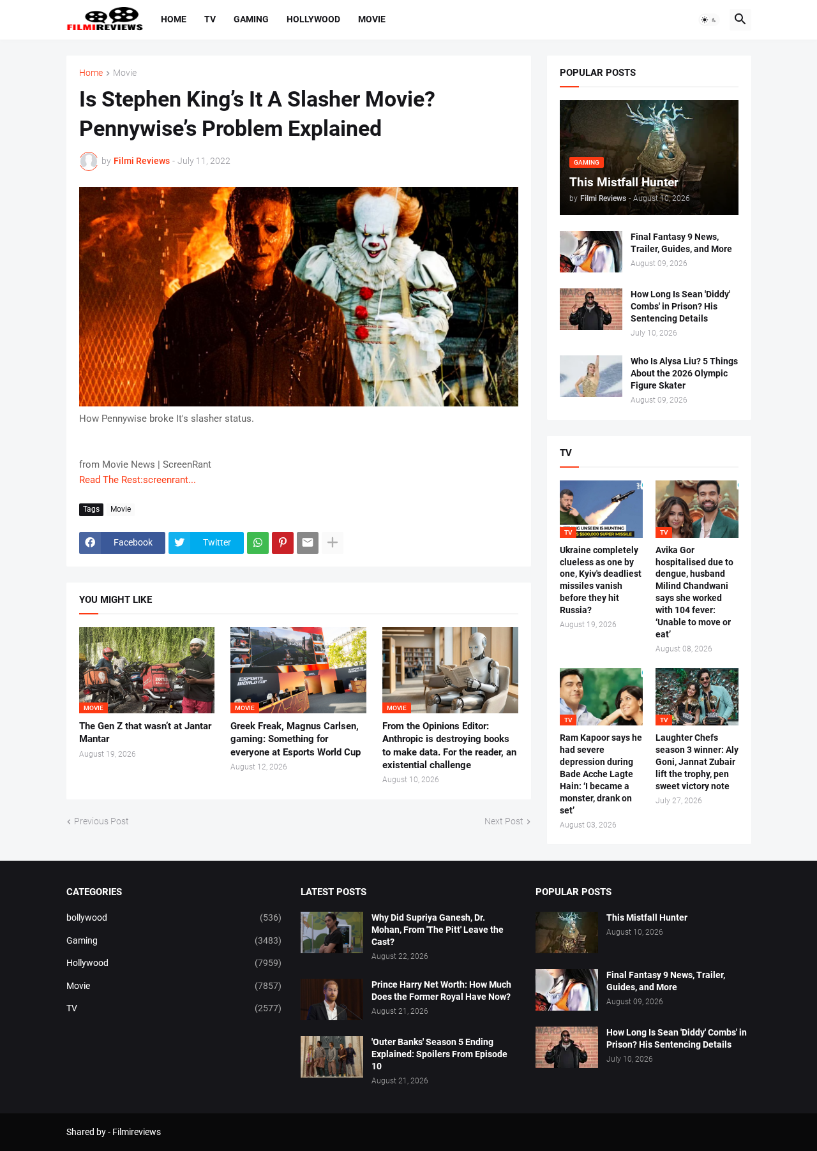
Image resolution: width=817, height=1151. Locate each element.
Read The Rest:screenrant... (137, 480)
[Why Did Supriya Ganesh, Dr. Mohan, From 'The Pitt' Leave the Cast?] (332, 932)
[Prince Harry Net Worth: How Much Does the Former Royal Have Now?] (332, 999)
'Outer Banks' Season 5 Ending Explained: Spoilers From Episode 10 (439, 1054)
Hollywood (313, 19)
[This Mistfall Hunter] (567, 932)
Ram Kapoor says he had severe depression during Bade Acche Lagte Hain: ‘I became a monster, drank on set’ (601, 773)
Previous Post (101, 821)
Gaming (251, 19)
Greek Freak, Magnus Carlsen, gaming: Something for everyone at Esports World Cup (295, 739)
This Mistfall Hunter (646, 917)
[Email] (308, 543)
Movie (372, 19)
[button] (709, 19)
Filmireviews (136, 1132)
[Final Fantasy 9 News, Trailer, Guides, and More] (591, 251)
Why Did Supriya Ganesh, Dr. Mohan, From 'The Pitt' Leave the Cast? (437, 929)
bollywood (174, 917)
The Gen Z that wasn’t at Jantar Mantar (145, 732)
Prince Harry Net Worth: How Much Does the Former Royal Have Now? (441, 990)
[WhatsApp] (258, 543)
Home (173, 19)
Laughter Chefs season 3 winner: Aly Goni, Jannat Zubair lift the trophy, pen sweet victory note (697, 761)
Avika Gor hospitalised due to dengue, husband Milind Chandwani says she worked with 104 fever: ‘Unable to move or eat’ (694, 592)
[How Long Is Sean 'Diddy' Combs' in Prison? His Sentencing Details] (591, 309)
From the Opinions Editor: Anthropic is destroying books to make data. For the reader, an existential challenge (449, 745)
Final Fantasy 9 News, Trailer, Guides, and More (681, 243)
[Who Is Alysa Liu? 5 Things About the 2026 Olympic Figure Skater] (591, 376)
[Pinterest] (283, 543)
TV (210, 19)
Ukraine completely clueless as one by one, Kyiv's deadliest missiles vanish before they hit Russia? (600, 580)
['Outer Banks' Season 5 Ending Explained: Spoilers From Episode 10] (332, 1057)
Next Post (503, 821)
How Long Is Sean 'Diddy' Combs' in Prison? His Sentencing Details (680, 306)
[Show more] (332, 543)
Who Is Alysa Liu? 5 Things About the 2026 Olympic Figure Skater (684, 373)
